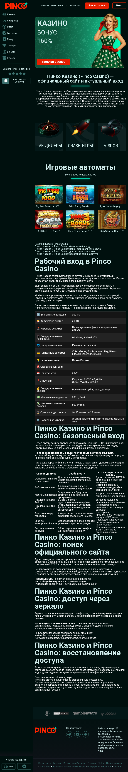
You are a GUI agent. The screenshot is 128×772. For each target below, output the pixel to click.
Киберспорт (13, 20)
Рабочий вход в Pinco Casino (51, 243)
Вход (119, 5)
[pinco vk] (85, 734)
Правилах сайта (106, 748)
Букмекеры (79, 766)
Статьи (117, 766)
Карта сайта (44, 763)
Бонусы (11, 52)
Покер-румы (93, 766)
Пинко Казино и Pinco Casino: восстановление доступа (66, 253)
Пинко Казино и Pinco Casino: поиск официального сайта (68, 248)
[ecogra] (108, 712)
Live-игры (12, 33)
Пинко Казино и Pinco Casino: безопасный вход (62, 246)
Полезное (45, 766)
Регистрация (97, 5)
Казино (11, 14)
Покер (10, 39)
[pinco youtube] (77, 734)
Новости (106, 766)
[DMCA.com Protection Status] (61, 713)
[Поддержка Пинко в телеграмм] (24, 766)
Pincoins (11, 58)
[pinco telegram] (69, 734)
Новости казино (114, 763)
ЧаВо (101, 763)
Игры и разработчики (74, 763)
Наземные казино (62, 766)
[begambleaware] (85, 712)
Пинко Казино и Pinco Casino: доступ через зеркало (65, 251)
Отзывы (92, 763)
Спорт (10, 27)
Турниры (11, 45)
